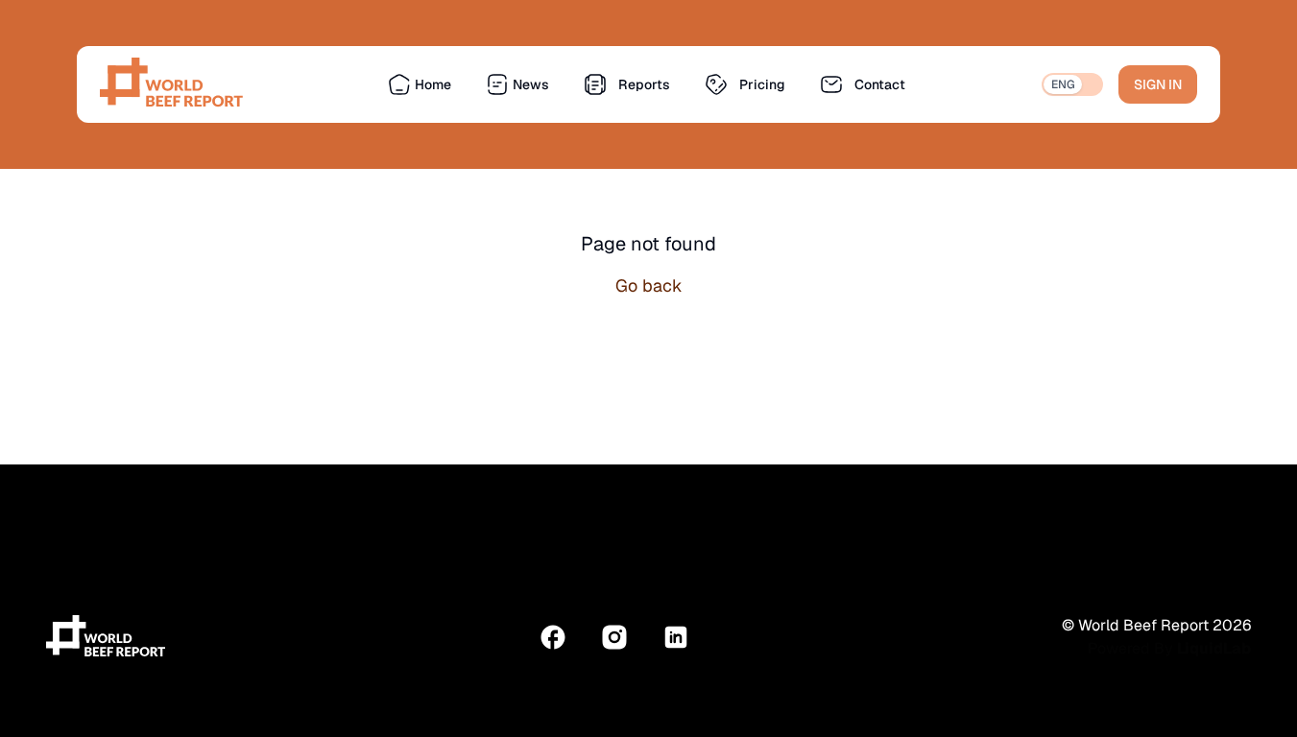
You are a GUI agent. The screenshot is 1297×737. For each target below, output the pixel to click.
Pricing (762, 84)
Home (433, 84)
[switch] (1072, 84)
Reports (644, 84)
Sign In (1158, 84)
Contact (879, 84)
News (531, 84)
